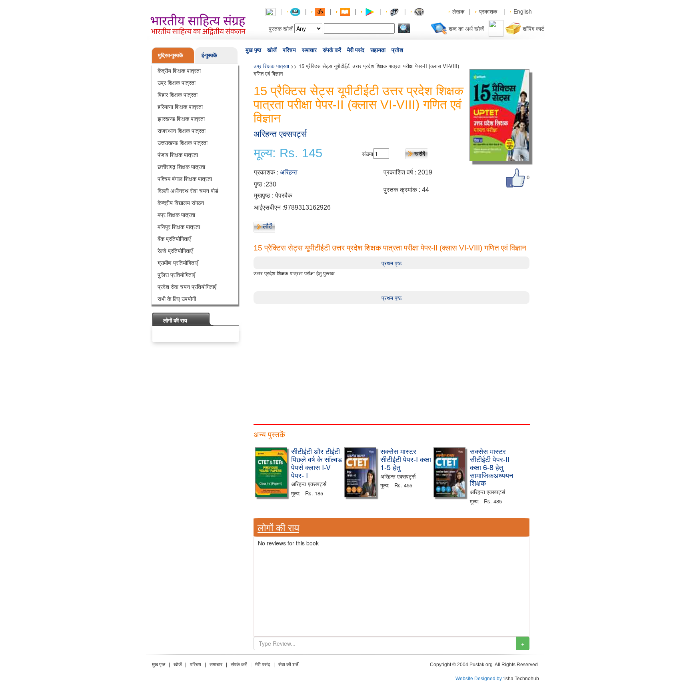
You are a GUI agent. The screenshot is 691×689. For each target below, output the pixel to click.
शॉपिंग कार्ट (533, 28)
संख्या (367, 154)
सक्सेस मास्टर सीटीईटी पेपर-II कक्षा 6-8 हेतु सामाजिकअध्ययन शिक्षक (491, 467)
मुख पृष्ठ (253, 50)
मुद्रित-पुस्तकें (170, 55)
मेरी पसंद (355, 50)
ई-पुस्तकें (209, 55)
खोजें (272, 50)
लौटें (267, 226)
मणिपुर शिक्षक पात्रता (179, 226)
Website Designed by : (479, 678)
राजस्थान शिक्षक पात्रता (182, 130)
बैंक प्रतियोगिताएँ (174, 238)
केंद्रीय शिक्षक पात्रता (179, 70)
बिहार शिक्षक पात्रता (178, 94)
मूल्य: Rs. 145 (288, 153)
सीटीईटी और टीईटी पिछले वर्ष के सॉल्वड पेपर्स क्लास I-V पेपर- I (316, 463)
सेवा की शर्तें (288, 664)
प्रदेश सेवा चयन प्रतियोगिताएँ (187, 286)
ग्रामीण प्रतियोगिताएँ (178, 262)
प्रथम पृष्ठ (391, 263)
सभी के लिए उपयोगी (177, 298)
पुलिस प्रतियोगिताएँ (176, 274)
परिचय (289, 50)
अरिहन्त (289, 172)
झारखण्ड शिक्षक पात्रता (181, 118)
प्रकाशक (488, 11)
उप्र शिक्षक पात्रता (177, 82)
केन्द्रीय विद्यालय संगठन (181, 202)
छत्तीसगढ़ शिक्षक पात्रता (181, 166)
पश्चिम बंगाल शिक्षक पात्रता (185, 178)
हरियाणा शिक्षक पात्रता (180, 106)
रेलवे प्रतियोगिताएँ (175, 250)
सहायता (377, 50)
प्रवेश (397, 50)
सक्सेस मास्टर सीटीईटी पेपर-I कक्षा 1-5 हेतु (405, 459)
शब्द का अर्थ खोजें (466, 28)
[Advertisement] (391, 360)
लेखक (458, 11)
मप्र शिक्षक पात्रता (176, 214)
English (522, 11)
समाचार (309, 50)
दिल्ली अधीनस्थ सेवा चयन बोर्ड (188, 190)
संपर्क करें (332, 50)
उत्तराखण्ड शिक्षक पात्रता (183, 142)
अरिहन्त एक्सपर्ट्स (280, 133)
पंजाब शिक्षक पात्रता (178, 154)
